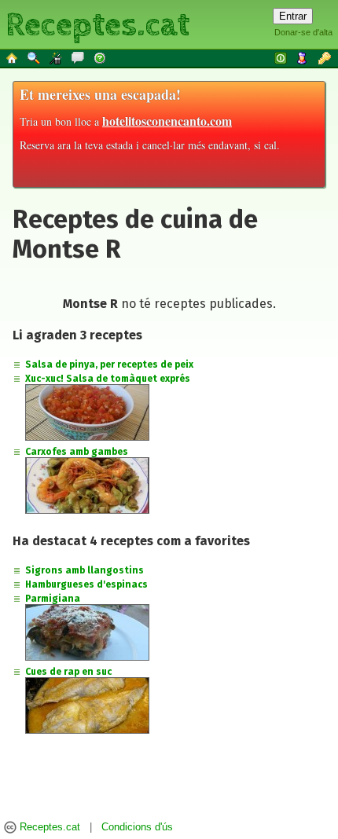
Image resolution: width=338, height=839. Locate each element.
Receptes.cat (97, 23)
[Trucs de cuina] (57, 57)
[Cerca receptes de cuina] (35, 57)
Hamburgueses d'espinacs (86, 584)
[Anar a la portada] (13, 57)
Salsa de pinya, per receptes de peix (109, 364)
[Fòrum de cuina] (79, 57)
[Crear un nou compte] (303, 57)
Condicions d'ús (137, 828)
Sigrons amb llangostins (84, 570)
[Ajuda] (101, 57)
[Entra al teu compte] (281, 57)
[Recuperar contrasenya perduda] (325, 57)
